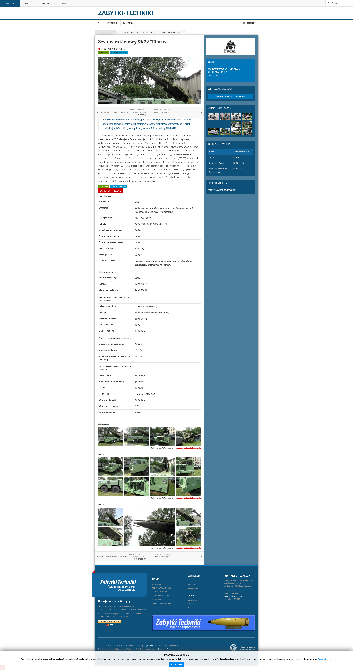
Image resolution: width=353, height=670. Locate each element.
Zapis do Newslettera (161, 603)
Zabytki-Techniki (150, 646)
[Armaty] (213, 116)
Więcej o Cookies (325, 659)
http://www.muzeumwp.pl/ (222, 190)
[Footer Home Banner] (203, 623)
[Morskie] (247, 131)
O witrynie (156, 584)
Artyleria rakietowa (171, 32)
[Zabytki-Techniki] (118, 585)
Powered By (242, 647)
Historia (111, 23)
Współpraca (157, 600)
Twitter (191, 604)
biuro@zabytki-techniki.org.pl (235, 596)
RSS (189, 607)
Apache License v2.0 (160, 649)
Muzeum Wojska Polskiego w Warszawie (136, 32)
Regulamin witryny (160, 596)
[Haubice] (225, 116)
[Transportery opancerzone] (213, 131)
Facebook (192, 600)
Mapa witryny (194, 589)
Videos (28, 3)
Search (191, 585)
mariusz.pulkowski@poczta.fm (189, 448)
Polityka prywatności (161, 588)
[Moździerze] (236, 116)
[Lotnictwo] (236, 131)
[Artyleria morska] (236, 124)
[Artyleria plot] (247, 116)
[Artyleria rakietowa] (247, 124)
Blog (63, 3)
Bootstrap (101, 649)
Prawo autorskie (159, 592)
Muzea (128, 23)
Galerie (46, 3)
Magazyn (10, 3)
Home (98, 23)
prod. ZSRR (103, 52)
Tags (190, 581)
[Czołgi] (225, 131)
